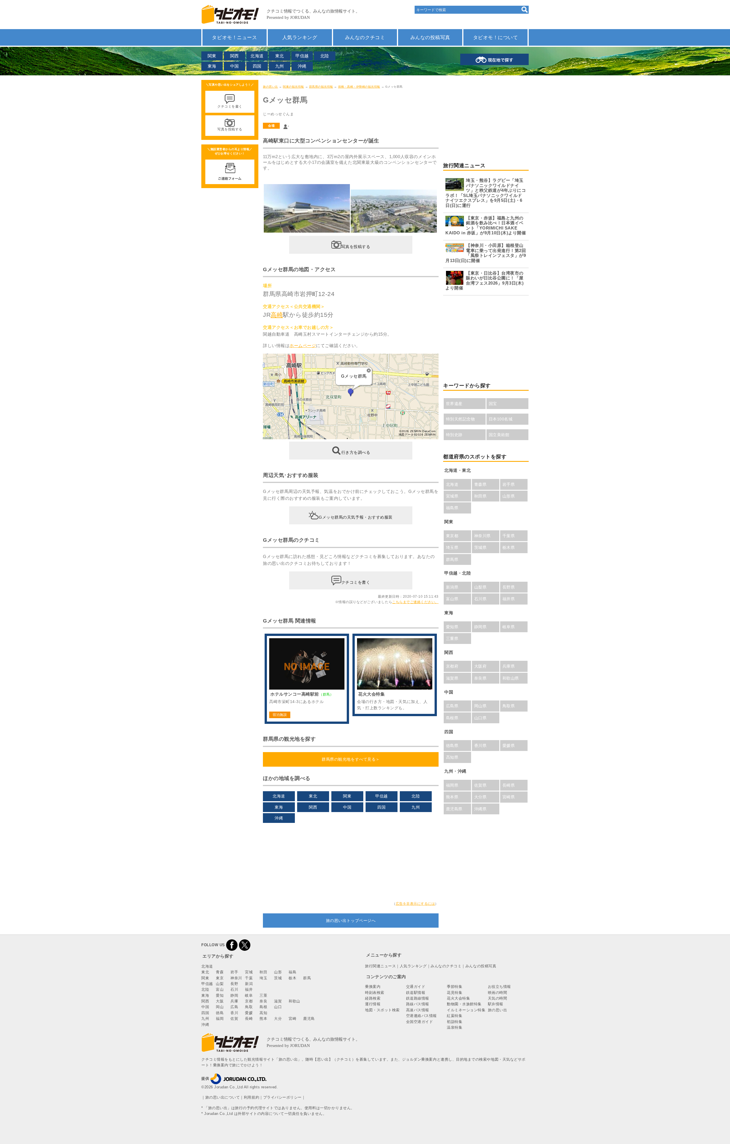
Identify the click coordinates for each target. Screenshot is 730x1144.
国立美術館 (499, 434)
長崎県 (508, 785)
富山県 (452, 599)
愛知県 (452, 627)
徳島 (220, 1013)
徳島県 (452, 745)
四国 (257, 66)
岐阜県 (508, 627)
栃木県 (508, 547)
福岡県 (452, 785)
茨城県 (480, 547)
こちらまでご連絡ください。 (415, 602)
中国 (234, 66)
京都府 (452, 666)
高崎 (277, 314)
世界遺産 (454, 403)
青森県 (480, 484)
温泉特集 (454, 1027)
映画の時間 (497, 992)
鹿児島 (309, 1018)
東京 (220, 978)
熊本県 (452, 797)
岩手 (234, 972)
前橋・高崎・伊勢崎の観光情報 (359, 86)
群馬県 (452, 559)
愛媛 (249, 1013)
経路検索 (372, 998)
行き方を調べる (355, 452)
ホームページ (302, 345)
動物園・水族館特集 (464, 1004)
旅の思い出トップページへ (351, 920)
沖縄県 (480, 809)
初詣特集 (454, 1022)
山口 (278, 1007)
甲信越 (302, 55)
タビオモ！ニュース (234, 37)
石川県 (480, 599)
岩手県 (508, 484)
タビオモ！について (495, 37)
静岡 (234, 995)
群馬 (307, 978)
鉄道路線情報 (417, 998)
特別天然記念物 (460, 419)
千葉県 (508, 535)
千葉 (249, 978)
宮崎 (292, 1018)
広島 (234, 1007)
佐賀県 (480, 785)
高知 (263, 1013)
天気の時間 (497, 998)
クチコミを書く (355, 582)
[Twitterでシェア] (244, 945)
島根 (263, 1007)
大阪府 (480, 666)
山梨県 (480, 587)
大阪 (220, 1001)
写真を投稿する (355, 246)
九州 (279, 66)
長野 (234, 984)
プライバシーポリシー (282, 1097)
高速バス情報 (417, 1010)
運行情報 (372, 1004)
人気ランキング (299, 37)
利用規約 (251, 1097)
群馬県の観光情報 (321, 86)
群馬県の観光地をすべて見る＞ (351, 759)
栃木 (292, 978)
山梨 (220, 984)
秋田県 (480, 496)
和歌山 (294, 1001)
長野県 (508, 587)
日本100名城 (501, 419)
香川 (234, 1013)
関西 (234, 55)
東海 (212, 66)
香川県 (480, 745)
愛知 (220, 995)
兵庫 (234, 1001)
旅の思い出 (270, 86)
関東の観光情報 (293, 86)
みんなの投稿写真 (430, 37)
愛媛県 (508, 745)
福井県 (508, 599)
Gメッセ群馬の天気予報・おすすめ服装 (356, 517)
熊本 (263, 1018)
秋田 (263, 972)
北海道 (257, 55)
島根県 (452, 718)
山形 (278, 972)
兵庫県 (508, 666)
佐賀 (234, 1018)
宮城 (249, 972)
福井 (249, 989)
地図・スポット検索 (382, 1010)
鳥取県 (508, 706)
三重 (263, 995)
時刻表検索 (374, 992)
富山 (220, 989)
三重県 (452, 638)
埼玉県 (452, 547)
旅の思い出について (222, 1097)
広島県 (452, 706)
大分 (278, 1018)
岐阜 (249, 995)
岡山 (220, 1007)
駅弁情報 (495, 1004)
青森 (220, 972)
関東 (212, 55)
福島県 (452, 507)
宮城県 (452, 496)
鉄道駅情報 (415, 992)
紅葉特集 (454, 1016)
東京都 (452, 535)
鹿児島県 (454, 809)
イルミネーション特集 (466, 1010)
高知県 (452, 757)
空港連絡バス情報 (421, 1016)
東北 (279, 55)
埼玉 (263, 978)
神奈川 (236, 978)
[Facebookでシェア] (232, 945)
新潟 (249, 984)
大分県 (480, 797)
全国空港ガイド (419, 1022)
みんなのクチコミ (365, 37)
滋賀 (278, 1001)
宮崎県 (508, 797)
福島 (292, 972)
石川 (234, 989)
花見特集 (454, 992)
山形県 (508, 496)
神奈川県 (482, 535)
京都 (249, 1001)
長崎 (249, 1018)
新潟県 (452, 587)
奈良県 (480, 678)
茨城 (278, 978)
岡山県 (480, 706)
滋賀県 (452, 678)
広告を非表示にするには (415, 904)
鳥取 (249, 1007)
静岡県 (480, 627)
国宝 (493, 403)
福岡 (220, 1018)
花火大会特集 (458, 998)
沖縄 (302, 66)
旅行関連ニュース (380, 966)
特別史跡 (454, 434)
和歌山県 (510, 678)
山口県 (480, 718)
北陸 (324, 55)
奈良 (263, 1001)
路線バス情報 (417, 1004)
